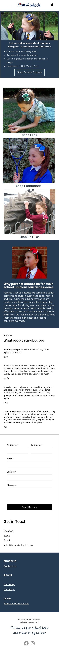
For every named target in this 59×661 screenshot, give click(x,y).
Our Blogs (9, 589)
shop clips (29, 135)
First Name (12, 445)
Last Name (37, 445)
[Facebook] (26, 643)
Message (12, 485)
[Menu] (9, 6)
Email (10, 458)
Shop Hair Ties (29, 237)
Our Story (9, 584)
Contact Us (10, 566)
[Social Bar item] (32, 643)
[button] (52, 4)
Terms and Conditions (16, 603)
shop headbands (28, 186)
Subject (11, 472)
